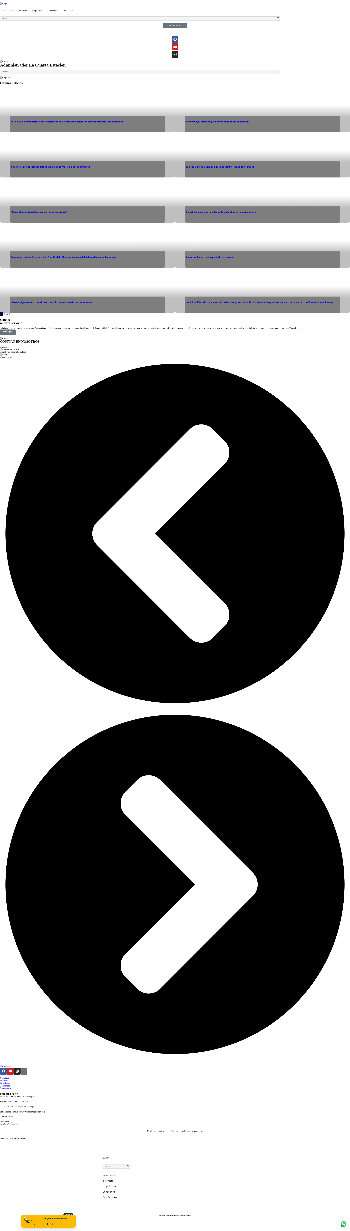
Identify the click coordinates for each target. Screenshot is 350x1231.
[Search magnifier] (278, 18)
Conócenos (52, 10)
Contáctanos (68, 10)
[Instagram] (175, 54)
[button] (175, 533)
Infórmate (22, 10)
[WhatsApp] (343, 1224)
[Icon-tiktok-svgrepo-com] (24, 1071)
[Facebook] (175, 39)
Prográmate (37, 10)
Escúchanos (8, 10)
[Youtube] (175, 46)
